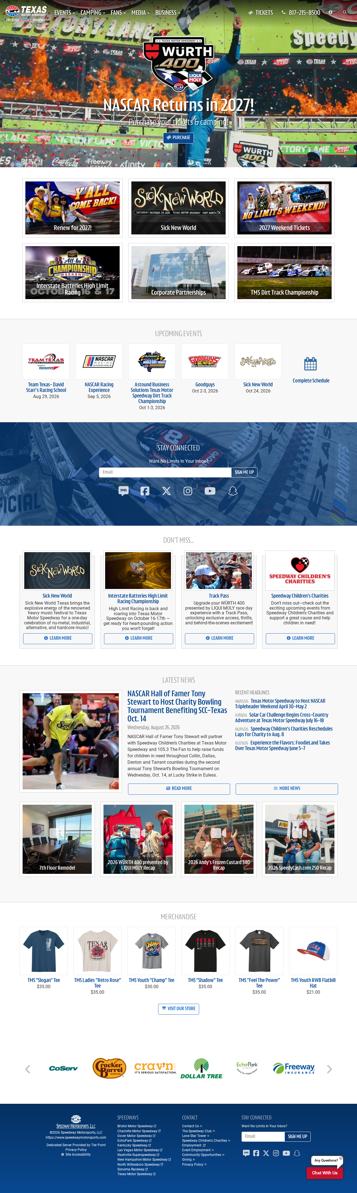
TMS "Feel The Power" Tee (259, 983)
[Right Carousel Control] (329, 1071)
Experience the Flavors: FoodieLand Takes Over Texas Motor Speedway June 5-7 (282, 745)
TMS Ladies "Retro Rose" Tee (97, 983)
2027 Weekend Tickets (284, 228)
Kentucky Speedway (132, 1145)
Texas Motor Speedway (134, 1174)
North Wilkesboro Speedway (138, 1164)
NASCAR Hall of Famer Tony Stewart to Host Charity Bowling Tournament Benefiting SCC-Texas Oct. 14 (177, 707)
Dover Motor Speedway (134, 1135)
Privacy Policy (76, 1149)
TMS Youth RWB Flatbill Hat (313, 983)
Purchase (181, 137)
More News (289, 788)
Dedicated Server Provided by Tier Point (76, 1145)
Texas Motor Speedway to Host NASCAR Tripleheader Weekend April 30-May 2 (280, 704)
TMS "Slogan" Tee (44, 980)
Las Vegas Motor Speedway (138, 1150)
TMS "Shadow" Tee (205, 980)
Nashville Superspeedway (136, 1154)
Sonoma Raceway (130, 1169)
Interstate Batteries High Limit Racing (72, 289)
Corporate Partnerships (178, 293)
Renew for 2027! (72, 228)
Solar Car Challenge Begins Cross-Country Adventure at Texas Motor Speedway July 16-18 (281, 718)
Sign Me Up (244, 472)
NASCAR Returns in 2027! (178, 106)
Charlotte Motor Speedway (137, 1131)
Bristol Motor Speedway (135, 1126)
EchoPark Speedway (132, 1140)
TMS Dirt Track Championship (285, 293)
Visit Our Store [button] (181, 1009)
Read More (181, 788)
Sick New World (178, 228)
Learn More (60, 638)
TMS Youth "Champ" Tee (151, 980)
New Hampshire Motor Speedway (142, 1159)
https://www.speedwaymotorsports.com (76, 1137)
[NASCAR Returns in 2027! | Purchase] (178, 64)
